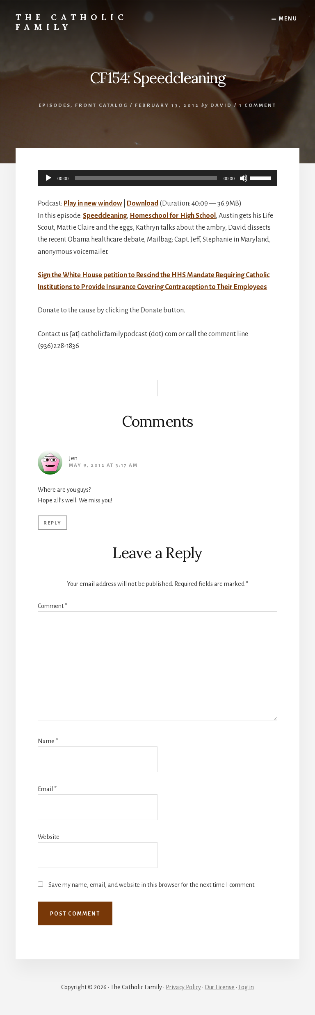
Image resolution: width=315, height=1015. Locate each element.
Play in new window (93, 203)
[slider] (261, 177)
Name (48, 741)
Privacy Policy (183, 987)
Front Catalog (101, 105)
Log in (246, 987)
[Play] (48, 178)
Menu (288, 19)
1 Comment (257, 105)
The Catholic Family (72, 22)
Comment (52, 606)
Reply (52, 523)
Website (48, 837)
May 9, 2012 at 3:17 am (103, 465)
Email (47, 789)
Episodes (55, 105)
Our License (220, 987)
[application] (157, 178)
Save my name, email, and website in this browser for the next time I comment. (152, 885)
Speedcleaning (105, 215)
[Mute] (244, 178)
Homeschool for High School (173, 215)
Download (142, 203)
